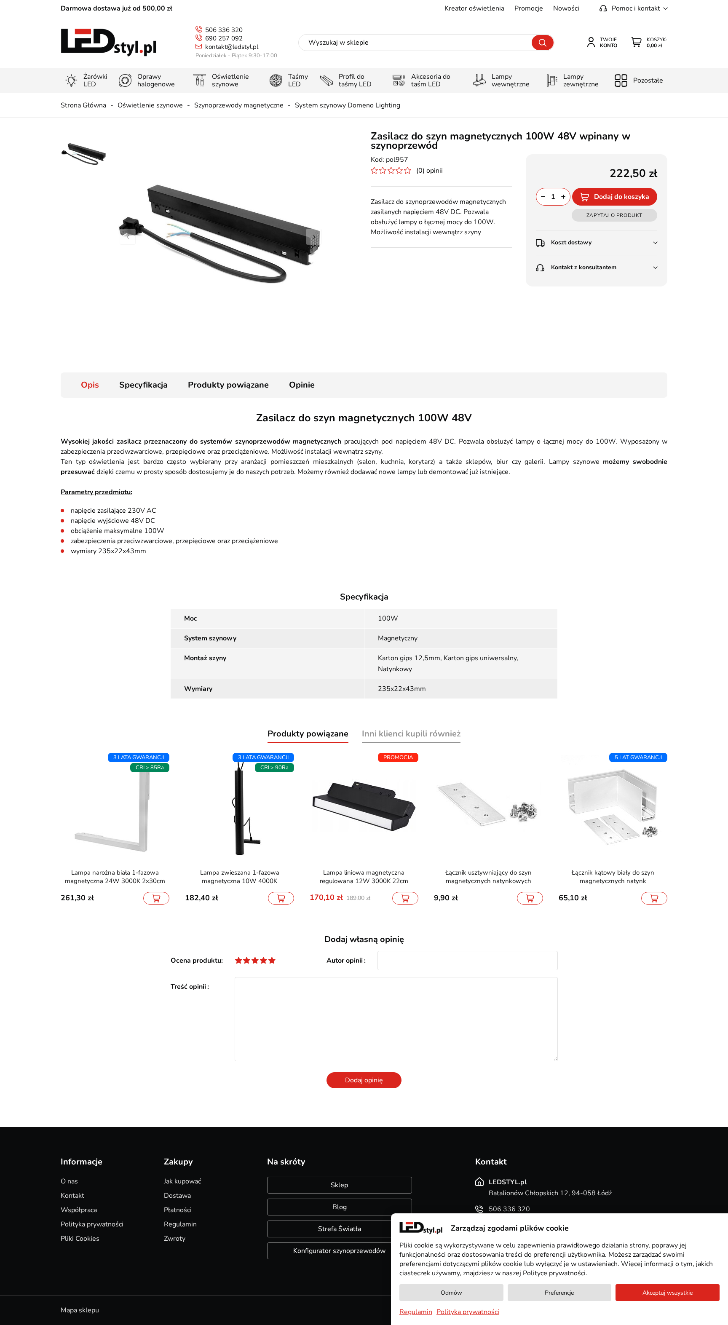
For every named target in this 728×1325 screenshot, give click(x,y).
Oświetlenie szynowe (150, 105)
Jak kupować (182, 1181)
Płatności (178, 1210)
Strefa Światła (339, 1229)
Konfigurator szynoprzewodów (339, 1250)
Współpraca (79, 1210)
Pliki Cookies (80, 1238)
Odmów (451, 1293)
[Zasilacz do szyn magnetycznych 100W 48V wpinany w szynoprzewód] (220, 236)
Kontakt (72, 1195)
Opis (90, 385)
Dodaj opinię (364, 1080)
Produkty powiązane (228, 385)
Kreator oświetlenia (474, 8)
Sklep (339, 1185)
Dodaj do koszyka (621, 196)
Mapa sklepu (80, 1310)
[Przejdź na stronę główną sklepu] (108, 43)
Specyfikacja (143, 385)
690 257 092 (224, 38)
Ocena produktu (196, 960)
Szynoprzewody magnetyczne (239, 105)
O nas (69, 1181)
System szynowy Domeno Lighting (347, 105)
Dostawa (177, 1195)
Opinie (302, 385)
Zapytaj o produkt (614, 215)
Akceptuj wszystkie (667, 1293)
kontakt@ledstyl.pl (231, 47)
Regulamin (180, 1224)
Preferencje (559, 1293)
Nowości (566, 8)
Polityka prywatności (92, 1224)
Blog (339, 1207)
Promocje (528, 8)
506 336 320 (224, 30)
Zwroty (174, 1238)
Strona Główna (83, 105)
